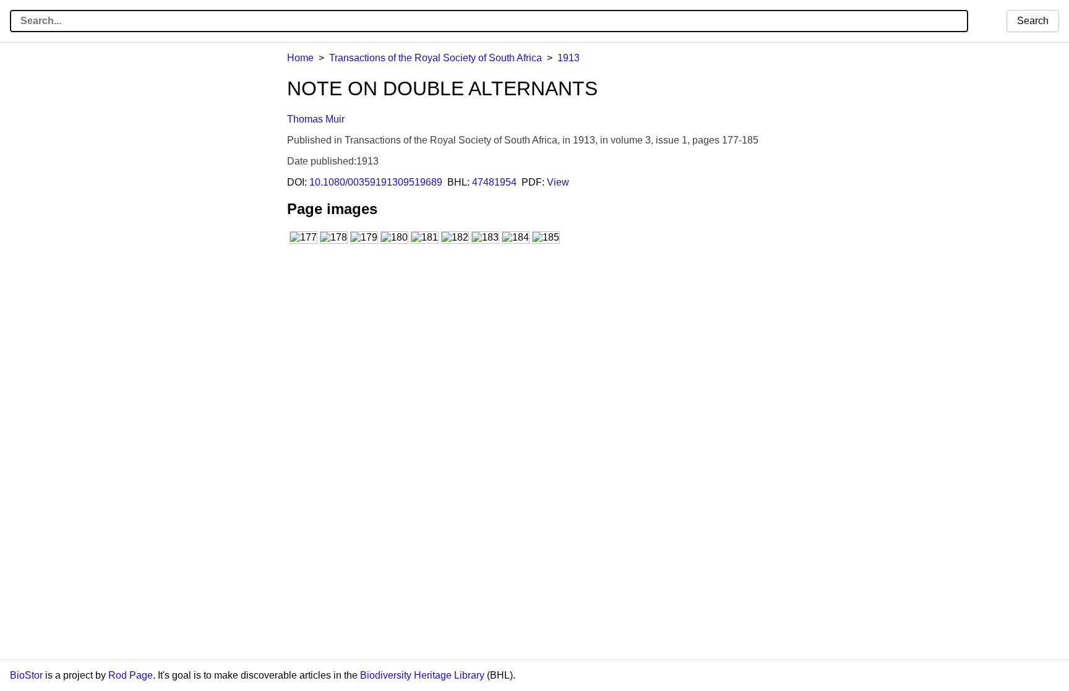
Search (1033, 20)
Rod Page (130, 675)
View (558, 182)
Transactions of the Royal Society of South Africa (435, 58)
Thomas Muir (316, 119)
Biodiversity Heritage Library (422, 675)
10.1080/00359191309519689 (375, 182)
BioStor (26, 675)
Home (300, 58)
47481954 (494, 182)
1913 (568, 58)
